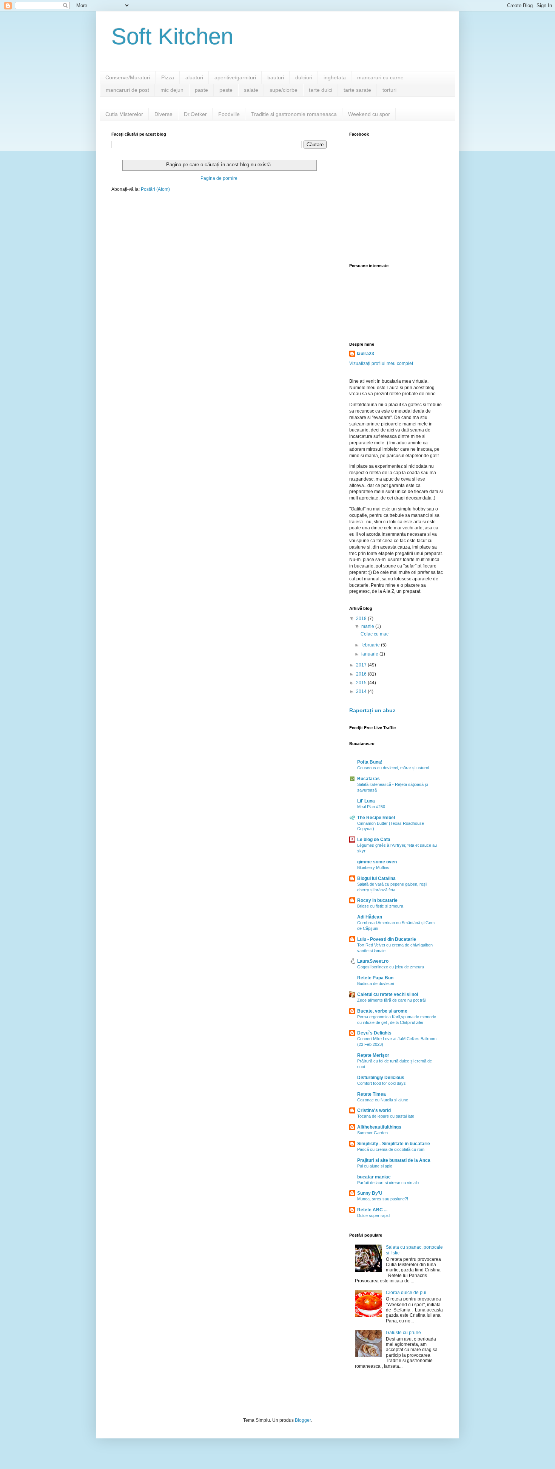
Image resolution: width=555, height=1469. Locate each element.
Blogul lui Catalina (376, 878)
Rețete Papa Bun (375, 977)
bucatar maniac (374, 1177)
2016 (362, 674)
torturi (389, 90)
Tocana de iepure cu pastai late (385, 1116)
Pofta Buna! (369, 762)
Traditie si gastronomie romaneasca (294, 114)
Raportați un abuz (372, 710)
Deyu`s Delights (374, 1033)
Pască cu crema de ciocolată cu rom (390, 1149)
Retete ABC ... (372, 1209)
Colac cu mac (374, 634)
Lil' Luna (366, 801)
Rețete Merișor (373, 1055)
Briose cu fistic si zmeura (380, 906)
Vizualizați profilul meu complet (381, 363)
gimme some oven (377, 861)
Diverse (163, 114)
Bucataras (368, 778)
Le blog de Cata (373, 839)
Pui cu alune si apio (374, 1166)
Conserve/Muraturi (127, 77)
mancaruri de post (127, 90)
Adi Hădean (369, 917)
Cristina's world (374, 1110)
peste (226, 90)
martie (368, 626)
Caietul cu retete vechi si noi (387, 994)
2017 (362, 665)
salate (251, 90)
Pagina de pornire (218, 178)
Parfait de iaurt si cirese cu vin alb (388, 1182)
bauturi (275, 77)
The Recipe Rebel (376, 817)
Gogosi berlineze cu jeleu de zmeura (390, 967)
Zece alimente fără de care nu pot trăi (391, 1000)
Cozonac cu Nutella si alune (382, 1100)
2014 (362, 691)
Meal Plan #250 (371, 806)
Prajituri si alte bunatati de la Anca (393, 1160)
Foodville (229, 114)
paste (201, 90)
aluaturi (194, 77)
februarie (371, 645)
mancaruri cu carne (380, 77)
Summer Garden (372, 1132)
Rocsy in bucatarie (377, 900)
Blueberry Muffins (373, 867)
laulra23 (365, 353)
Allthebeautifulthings (379, 1127)
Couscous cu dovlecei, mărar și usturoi (393, 767)
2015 (362, 682)
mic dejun (171, 90)
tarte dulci (320, 90)
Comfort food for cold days (381, 1083)
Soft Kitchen (172, 36)
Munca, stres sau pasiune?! (382, 1199)
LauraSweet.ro (372, 961)
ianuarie (370, 654)
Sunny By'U (369, 1193)
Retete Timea (371, 1094)
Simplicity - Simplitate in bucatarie (393, 1143)
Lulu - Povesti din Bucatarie (386, 939)
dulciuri (303, 77)
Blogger (303, 1420)
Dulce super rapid (373, 1215)
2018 (362, 618)
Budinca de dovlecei (375, 983)
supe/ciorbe (284, 90)
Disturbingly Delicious (380, 1077)
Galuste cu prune (403, 1332)
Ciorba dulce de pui (406, 1292)
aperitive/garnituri (235, 77)
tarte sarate (357, 90)
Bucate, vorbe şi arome (382, 1011)
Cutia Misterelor (124, 114)
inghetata (335, 77)
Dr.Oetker (195, 114)
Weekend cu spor (369, 114)
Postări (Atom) (155, 189)
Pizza (167, 77)
